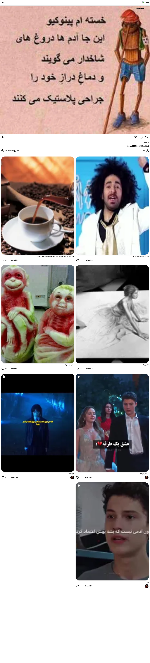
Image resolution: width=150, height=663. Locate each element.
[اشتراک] (135, 137)
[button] (147, 2)
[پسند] (146, 137)
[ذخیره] (3, 137)
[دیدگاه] (141, 137)
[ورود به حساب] (3, 2)
